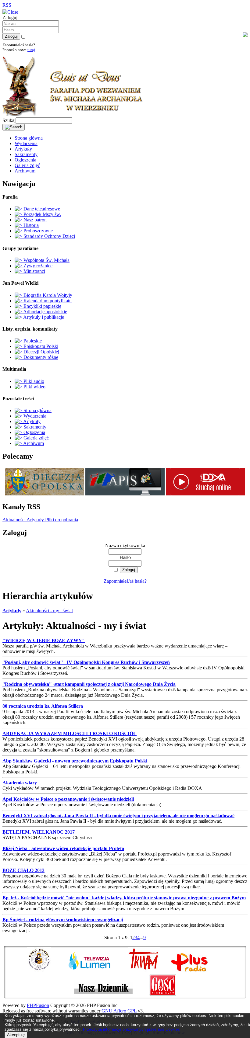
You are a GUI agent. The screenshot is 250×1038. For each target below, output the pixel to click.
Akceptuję (16, 1035)
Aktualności (14, 519)
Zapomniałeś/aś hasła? (125, 581)
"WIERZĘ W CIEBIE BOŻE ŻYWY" (43, 640)
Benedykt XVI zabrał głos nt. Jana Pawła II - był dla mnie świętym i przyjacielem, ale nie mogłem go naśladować (118, 815)
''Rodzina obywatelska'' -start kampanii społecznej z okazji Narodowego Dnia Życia (89, 684)
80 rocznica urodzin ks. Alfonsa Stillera (42, 706)
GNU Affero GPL (119, 1010)
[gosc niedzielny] (162, 995)
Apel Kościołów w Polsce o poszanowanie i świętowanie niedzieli (68, 799)
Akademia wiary (19, 782)
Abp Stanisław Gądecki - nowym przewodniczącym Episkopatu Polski (74, 760)
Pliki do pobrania (61, 519)
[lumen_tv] (97, 971)
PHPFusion (38, 1005)
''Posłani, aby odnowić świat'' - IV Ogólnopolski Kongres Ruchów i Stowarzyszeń (86, 662)
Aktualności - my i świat (49, 610)
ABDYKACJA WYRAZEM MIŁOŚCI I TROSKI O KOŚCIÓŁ (69, 733)
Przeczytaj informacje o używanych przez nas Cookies (131, 1029)
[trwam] (149, 971)
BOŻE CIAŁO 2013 (23, 870)
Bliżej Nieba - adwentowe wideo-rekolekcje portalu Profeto (63, 848)
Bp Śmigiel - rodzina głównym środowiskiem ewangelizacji (62, 919)
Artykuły (35, 519)
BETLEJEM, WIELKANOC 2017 (38, 832)
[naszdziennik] (111, 995)
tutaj (31, 49)
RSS (6, 5)
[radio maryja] (46, 971)
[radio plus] (197, 971)
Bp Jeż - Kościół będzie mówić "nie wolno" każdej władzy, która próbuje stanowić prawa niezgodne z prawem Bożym (124, 897)
